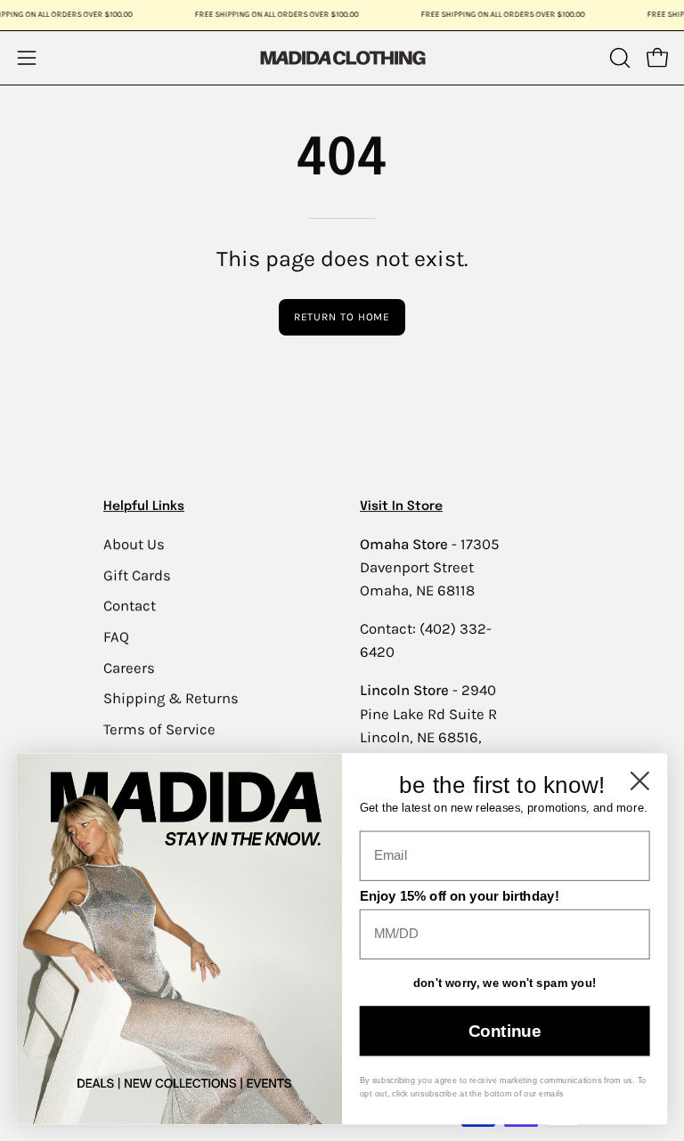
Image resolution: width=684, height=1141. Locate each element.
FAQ (116, 636)
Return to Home (342, 317)
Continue (504, 1031)
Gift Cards (137, 574)
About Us (134, 544)
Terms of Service (159, 728)
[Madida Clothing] (342, 57)
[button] (618, 57)
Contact (129, 605)
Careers (129, 667)
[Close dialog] (640, 781)
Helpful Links (143, 506)
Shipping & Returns (171, 698)
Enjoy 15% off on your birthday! (459, 896)
